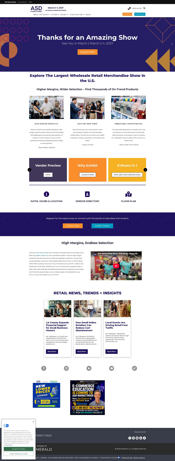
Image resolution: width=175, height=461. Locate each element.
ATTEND (54, 15)
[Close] (33, 422)
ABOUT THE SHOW (40, 15)
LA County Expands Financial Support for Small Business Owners (57, 326)
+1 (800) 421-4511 (136, 8)
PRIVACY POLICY (139, 458)
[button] (2, 44)
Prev (29, 170)
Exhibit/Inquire (139, 14)
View (48, 175)
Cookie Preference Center (18, 454)
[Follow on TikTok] (134, 368)
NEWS (88, 15)
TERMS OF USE (126, 458)
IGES (30, 2)
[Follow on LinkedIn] (88, 368)
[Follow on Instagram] (66, 368)
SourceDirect (22, 2)
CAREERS (43, 458)
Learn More (87, 175)
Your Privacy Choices (109, 458)
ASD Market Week (10, 2)
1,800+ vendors (41, 255)
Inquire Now (127, 14)
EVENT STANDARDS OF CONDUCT (86, 458)
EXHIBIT (63, 15)
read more (52, 351)
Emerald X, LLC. (126, 449)
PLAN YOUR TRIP (76, 15)
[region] (87, 44)
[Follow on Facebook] (43, 368)
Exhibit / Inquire (102, 226)
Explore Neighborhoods (127, 175)
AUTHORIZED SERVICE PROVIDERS (60, 458)
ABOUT (36, 458)
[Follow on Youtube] (111, 368)
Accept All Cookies (18, 449)
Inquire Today (72, 226)
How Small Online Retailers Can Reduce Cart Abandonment (86, 326)
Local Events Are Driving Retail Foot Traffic (116, 325)
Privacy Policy (8, 445)
